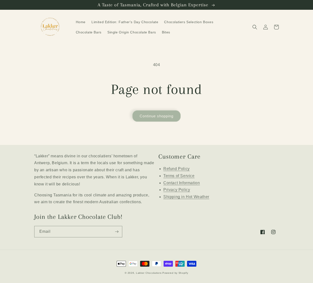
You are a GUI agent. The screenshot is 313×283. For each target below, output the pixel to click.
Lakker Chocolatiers (148, 273)
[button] (254, 27)
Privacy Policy (176, 190)
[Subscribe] (116, 231)
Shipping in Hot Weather (186, 197)
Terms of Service (179, 176)
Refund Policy (176, 169)
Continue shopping (156, 116)
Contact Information (181, 183)
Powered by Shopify (175, 273)
